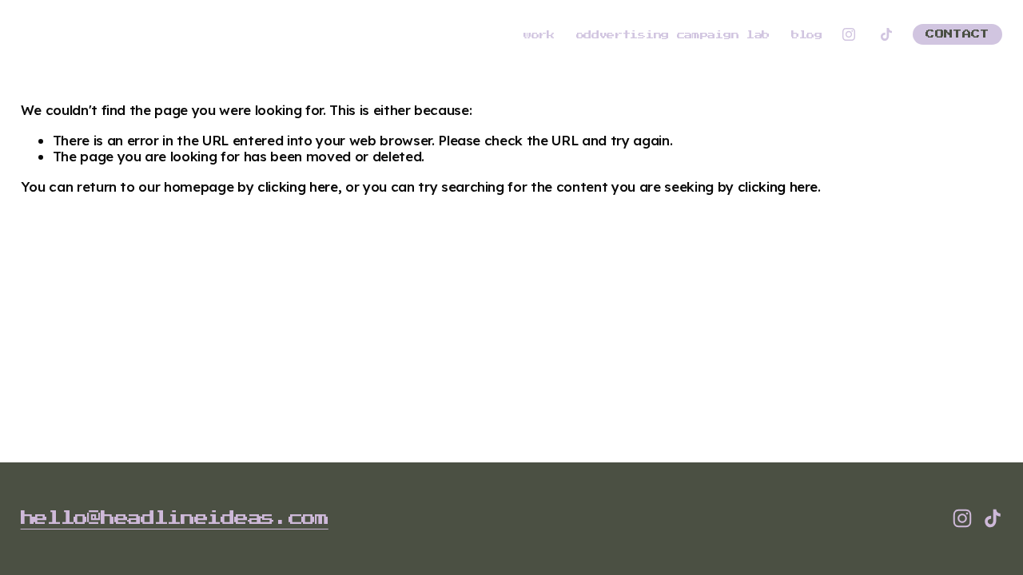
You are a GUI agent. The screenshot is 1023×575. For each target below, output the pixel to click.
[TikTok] (886, 34)
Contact (957, 34)
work (539, 35)
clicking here (297, 186)
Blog (806, 35)
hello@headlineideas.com (174, 517)
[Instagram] (849, 34)
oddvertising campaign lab (673, 35)
